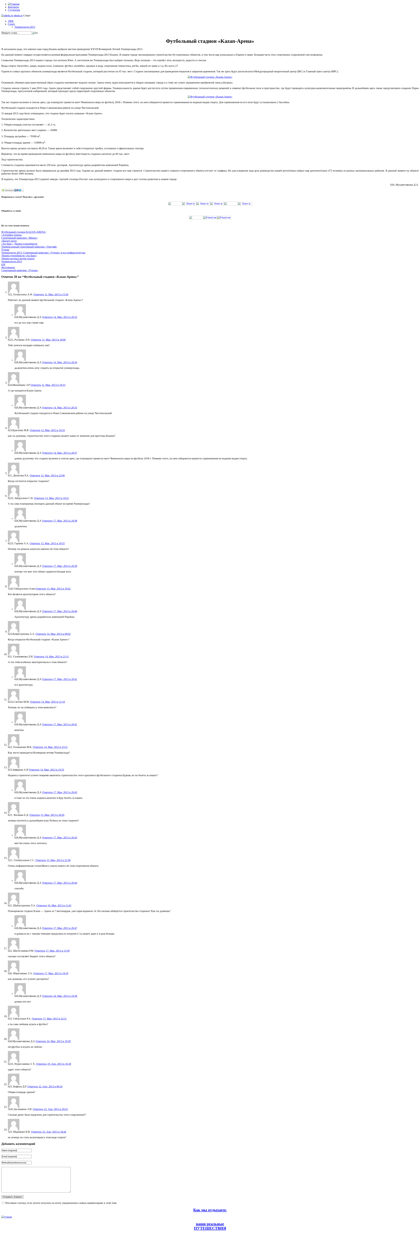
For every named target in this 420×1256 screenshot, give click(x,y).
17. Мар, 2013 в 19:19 (56, 973)
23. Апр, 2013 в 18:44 (54, 1131)
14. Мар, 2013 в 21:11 (57, 656)
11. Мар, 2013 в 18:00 (54, 339)
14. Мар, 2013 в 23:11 (56, 747)
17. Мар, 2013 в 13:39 (58, 950)
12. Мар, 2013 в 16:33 (53, 430)
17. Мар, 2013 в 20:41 (65, 679)
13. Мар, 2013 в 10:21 (57, 498)
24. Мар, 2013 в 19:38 (65, 996)
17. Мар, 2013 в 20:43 (65, 792)
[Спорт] (7, 15)
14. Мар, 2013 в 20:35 (65, 407)
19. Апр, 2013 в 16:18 (59, 1063)
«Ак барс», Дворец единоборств (19, 243)
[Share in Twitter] (175, 204)
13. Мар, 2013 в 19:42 (59, 588)
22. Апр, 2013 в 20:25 (56, 1109)
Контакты (13, 7)
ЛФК (11, 21)
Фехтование (8, 267)
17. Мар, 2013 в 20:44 (65, 882)
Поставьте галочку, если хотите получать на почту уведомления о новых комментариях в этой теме (61, 1203)
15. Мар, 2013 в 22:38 (58, 860)
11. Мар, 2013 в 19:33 (53, 385)
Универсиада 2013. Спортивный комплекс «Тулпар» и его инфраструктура (43, 252)
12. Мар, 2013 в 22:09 (53, 475)
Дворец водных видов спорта (17, 258)
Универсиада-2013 (24, 27)
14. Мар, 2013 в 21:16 (53, 701)
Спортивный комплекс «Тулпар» (19, 270)
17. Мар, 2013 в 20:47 (65, 928)
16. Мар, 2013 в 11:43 (59, 905)
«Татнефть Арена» (11, 235)
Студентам (14, 10)
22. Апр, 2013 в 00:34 (50, 1086)
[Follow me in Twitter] (196, 218)
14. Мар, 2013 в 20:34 (65, 362)
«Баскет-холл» (9, 240)
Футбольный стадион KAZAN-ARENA (23, 232)
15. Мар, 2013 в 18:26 (52, 815)
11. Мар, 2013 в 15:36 (56, 294)
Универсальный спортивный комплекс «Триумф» (29, 246)
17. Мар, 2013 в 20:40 (65, 611)
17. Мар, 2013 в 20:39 (65, 566)
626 (3, 264)
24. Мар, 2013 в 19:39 (59, 1041)
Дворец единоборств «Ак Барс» (19, 255)
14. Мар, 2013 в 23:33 (52, 769)
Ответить (38, 294)
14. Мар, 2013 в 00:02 (59, 634)
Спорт (11, 24)
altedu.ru (18, 15)
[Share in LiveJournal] (231, 204)
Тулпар (5, 249)
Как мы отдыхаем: (210, 1210)
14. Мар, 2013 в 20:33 (65, 317)
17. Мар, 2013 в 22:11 (55, 1018)
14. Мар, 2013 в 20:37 (65, 452)
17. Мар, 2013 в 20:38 (65, 520)
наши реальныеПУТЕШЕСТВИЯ (210, 1226)
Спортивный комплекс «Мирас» (19, 237)
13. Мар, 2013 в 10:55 (53, 543)
